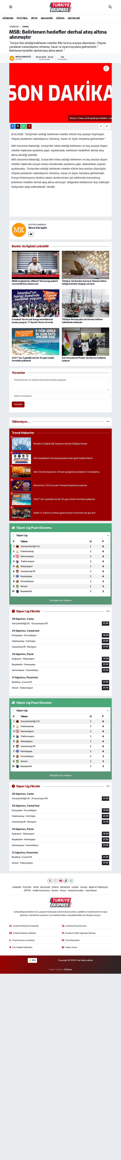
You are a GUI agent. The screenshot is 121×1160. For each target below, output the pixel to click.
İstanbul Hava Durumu (76, 926)
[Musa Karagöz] (19, 230)
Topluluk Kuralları (76, 890)
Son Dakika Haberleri (22, 947)
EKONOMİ (74, 18)
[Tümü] (107, 421)
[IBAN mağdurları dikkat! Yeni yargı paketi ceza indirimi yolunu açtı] (35, 265)
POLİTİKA (22, 18)
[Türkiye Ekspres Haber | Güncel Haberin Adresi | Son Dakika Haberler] (60, 7)
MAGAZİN (47, 18)
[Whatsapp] (71, 880)
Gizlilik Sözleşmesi (41, 890)
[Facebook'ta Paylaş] (12, 126)
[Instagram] (55, 880)
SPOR (34, 18)
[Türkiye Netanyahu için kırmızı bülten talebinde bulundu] (85, 303)
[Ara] (110, 7)
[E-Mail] (30, 234)
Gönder (18, 404)
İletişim (55, 890)
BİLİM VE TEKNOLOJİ (98, 887)
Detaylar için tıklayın (61, 600)
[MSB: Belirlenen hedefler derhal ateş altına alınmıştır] (60, 93)
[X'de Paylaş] (17, 126)
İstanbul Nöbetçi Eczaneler (26, 926)
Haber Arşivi (71, 947)
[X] (50, 880)
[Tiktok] (65, 880)
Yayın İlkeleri (91, 890)
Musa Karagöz (37, 228)
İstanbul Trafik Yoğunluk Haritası (80, 933)
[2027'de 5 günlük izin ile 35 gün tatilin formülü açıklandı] (35, 341)
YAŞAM (83, 887)
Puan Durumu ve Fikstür (24, 940)
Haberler (14, 27)
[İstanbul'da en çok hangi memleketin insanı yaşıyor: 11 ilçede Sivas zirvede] (35, 303)
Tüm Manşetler (72, 940)
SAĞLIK (75, 887)
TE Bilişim (67, 969)
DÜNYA (60, 18)
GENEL (25, 27)
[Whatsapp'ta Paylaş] (23, 126)
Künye (63, 890)
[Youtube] (60, 880)
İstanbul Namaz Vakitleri (24, 933)
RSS (34, 960)
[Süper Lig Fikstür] (107, 611)
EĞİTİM (27, 890)
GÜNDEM (7, 18)
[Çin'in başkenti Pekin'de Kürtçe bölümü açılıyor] (85, 341)
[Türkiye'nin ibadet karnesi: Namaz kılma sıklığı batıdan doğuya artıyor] (85, 265)
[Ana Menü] (10, 7)
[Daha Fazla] (29, 126)
